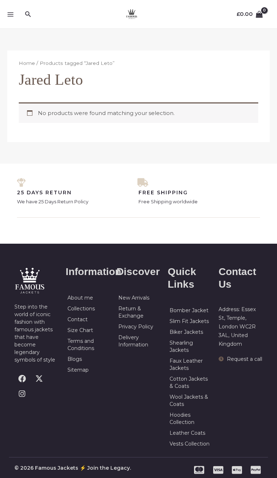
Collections (81, 308)
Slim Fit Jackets (189, 321)
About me (80, 298)
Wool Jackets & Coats (189, 400)
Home (27, 63)
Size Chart (80, 330)
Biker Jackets (186, 332)
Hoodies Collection (182, 418)
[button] (28, 14)
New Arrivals (133, 298)
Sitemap (78, 370)
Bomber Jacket (189, 310)
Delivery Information (133, 341)
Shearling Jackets (181, 346)
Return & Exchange (131, 312)
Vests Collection (190, 444)
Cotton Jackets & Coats (189, 382)
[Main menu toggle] (10, 14)
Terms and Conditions (80, 344)
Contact (77, 319)
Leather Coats (187, 433)
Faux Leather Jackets (186, 364)
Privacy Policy (135, 326)
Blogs (74, 359)
